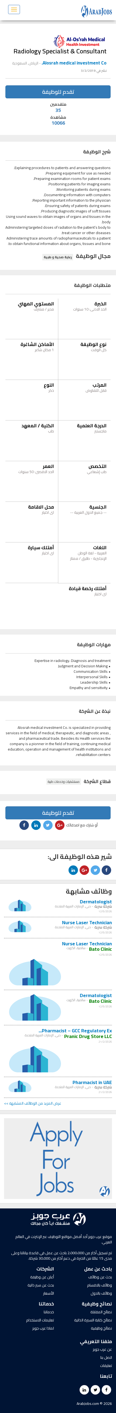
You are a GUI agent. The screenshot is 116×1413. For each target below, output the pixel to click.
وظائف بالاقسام (99, 1285)
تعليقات (106, 1365)
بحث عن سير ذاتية (41, 1285)
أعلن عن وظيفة (42, 1277)
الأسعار (48, 1293)
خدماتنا (49, 1311)
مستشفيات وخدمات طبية (64, 781)
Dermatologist (96, 901)
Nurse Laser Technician (87, 922)
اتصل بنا (106, 1357)
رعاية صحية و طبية (58, 257)
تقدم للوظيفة (58, 92)
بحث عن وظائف (100, 1277)
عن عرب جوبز (102, 1349)
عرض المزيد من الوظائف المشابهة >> (32, 1103)
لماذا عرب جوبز (43, 1328)
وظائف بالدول (101, 1293)
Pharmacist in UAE (92, 1082)
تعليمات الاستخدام (40, 1320)
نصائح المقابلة (101, 1311)
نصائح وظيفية (101, 1328)
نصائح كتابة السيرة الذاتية (93, 1320)
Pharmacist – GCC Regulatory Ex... (75, 1030)
